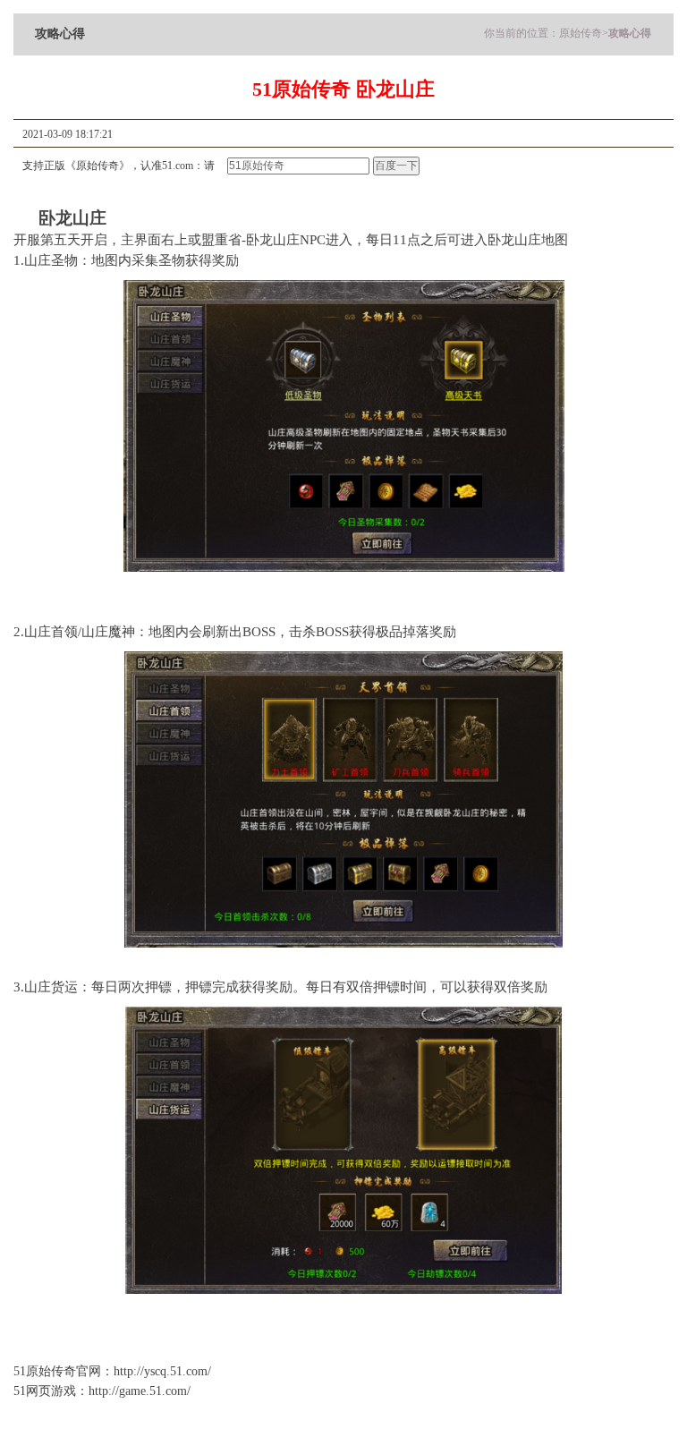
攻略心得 (629, 33)
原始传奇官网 (63, 1371)
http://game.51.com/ (140, 1391)
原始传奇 (580, 33)
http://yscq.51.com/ (162, 1371)
